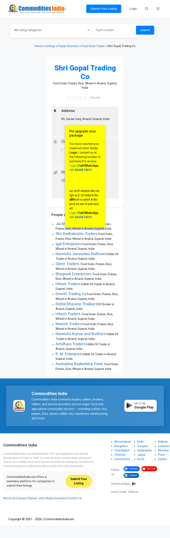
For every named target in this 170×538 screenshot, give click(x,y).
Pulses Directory (68, 46)
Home (38, 46)
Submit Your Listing (103, 9)
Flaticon (133, 491)
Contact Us (75, 498)
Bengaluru (121, 446)
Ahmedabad (122, 441)
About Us (9, 498)
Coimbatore (122, 459)
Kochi (140, 459)
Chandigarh (122, 450)
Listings (50, 46)
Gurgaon (142, 446)
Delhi (140, 441)
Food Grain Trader (93, 46)
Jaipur (141, 454)
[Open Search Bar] (146, 9)
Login (133, 9)
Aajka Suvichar (56, 498)
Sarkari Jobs (36, 498)
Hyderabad (144, 450)
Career (21, 498)
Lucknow (164, 446)
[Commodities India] (37, 8)
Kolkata (163, 441)
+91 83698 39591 (80, 170)
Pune (161, 454)
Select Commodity (50, 31)
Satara (162, 459)
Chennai (119, 454)
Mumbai (163, 450)
